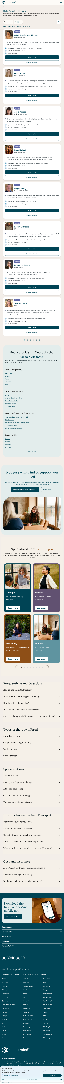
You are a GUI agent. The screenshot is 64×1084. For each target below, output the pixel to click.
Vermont (46, 1023)
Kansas (4, 1038)
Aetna (7, 395)
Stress (7, 379)
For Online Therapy (39, 974)
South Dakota (47, 1004)
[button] (25, 489)
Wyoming (46, 1038)
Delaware (5, 1008)
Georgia (5, 1016)
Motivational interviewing (13, 428)
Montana (26, 1012)
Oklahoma (46, 986)
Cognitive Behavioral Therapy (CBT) (17, 417)
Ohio (44, 982)
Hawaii (4, 1019)
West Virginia (47, 1034)
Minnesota (26, 1001)
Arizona (4, 990)
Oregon (45, 990)
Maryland (26, 990)
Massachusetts (28, 986)
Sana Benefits (10, 406)
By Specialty (26, 974)
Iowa (3, 1023)
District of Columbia (9, 1004)
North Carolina (28, 1016)
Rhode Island (47, 997)
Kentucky (26, 979)
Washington (47, 1027)
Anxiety (7, 376)
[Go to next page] (45, 340)
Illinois (4, 1030)
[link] (32, 47)
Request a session (32, 62)
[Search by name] (59, 22)
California (5, 993)
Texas (45, 1012)
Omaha (7, 439)
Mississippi (26, 1008)
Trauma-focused (11, 425)
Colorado (5, 997)
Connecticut (6, 1001)
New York (46, 979)
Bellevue (8, 444)
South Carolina (48, 1001)
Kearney (8, 447)
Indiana (4, 1034)
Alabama (5, 982)
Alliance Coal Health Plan (13, 398)
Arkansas (5, 986)
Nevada (25, 1038)
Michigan (26, 997)
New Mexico (27, 1034)
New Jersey (27, 1030)
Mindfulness (9, 420)
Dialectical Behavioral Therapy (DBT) (17, 422)
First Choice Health (11, 401)
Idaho (4, 1027)
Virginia (45, 1019)
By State (6, 974)
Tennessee (46, 1008)
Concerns (7, 22)
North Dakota (27, 1019)
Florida (4, 1012)
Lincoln (7, 441)
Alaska (4, 979)
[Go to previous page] (18, 340)
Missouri (25, 1004)
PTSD (7, 384)
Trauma (8, 382)
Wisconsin (46, 1030)
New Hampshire (28, 1027)
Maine (25, 993)
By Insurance (15, 974)
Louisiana (26, 982)
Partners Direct (10, 403)
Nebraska (26, 1023)
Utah (45, 1016)
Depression (9, 373)
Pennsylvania (47, 993)
